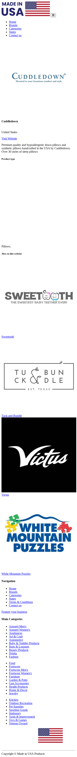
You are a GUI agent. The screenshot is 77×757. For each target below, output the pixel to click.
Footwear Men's (18, 669)
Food (12, 663)
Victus (5, 494)
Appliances (15, 633)
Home (12, 21)
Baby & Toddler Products (24, 643)
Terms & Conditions (21, 602)
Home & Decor (18, 690)
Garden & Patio (18, 680)
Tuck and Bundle (11, 415)
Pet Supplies (16, 706)
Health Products (18, 686)
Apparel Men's (17, 626)
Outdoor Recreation (20, 703)
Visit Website (9, 138)
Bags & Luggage (19, 646)
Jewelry (13, 693)
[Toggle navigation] (53, 15)
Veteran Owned (18, 723)
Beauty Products (18, 650)
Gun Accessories (19, 683)
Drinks (13, 653)
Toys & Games (18, 720)
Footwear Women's (20, 673)
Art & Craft (16, 636)
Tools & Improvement (22, 716)
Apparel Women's (19, 629)
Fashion (13, 656)
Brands (13, 25)
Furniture (14, 676)
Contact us (15, 35)
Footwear (14, 666)
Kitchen (13, 699)
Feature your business (14, 611)
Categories (15, 28)
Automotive (16, 639)
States (12, 32)
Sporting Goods (18, 709)
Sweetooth (7, 336)
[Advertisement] (38, 203)
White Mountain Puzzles (15, 573)
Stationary (15, 713)
